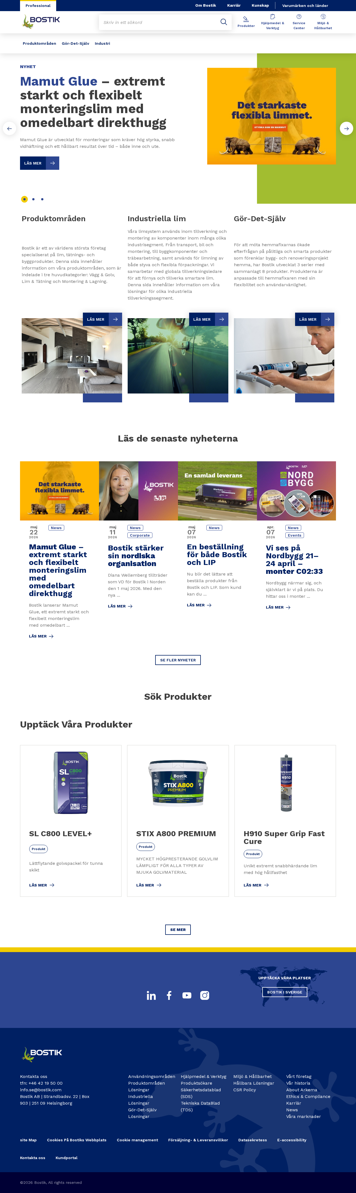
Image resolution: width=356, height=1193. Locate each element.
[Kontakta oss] (46, 1064)
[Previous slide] (9, 128)
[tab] (24, 199)
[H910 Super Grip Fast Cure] (285, 821)
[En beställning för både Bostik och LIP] (217, 553)
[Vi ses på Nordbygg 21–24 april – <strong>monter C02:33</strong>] (296, 553)
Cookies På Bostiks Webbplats (77, 1140)
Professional (38, 5)
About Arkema (301, 1089)
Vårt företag (299, 1076)
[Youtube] (186, 995)
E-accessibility (291, 1140)
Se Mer (178, 929)
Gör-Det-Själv (75, 43)
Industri (102, 43)
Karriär (234, 5)
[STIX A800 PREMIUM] (177, 821)
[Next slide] (346, 128)
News (292, 1109)
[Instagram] (204, 995)
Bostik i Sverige (284, 992)
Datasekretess (252, 1140)
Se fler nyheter (178, 660)
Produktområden (39, 43)
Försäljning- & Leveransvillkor (198, 1140)
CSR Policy (244, 1089)
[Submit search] (224, 22)
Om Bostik (205, 5)
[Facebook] (169, 995)
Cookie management (137, 1140)
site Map (28, 1140)
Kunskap (260, 5)
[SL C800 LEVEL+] (70, 821)
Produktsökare (196, 1083)
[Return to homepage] (45, 22)
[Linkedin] (151, 995)
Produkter (246, 26)
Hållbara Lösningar (253, 1083)
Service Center (299, 25)
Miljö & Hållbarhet (323, 25)
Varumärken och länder (305, 5)
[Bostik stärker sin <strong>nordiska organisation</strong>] (138, 553)
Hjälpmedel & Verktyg (272, 25)
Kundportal (67, 1157)
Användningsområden (151, 1076)
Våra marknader (303, 1116)
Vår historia (298, 1083)
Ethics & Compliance (308, 1096)
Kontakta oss (32, 1157)
